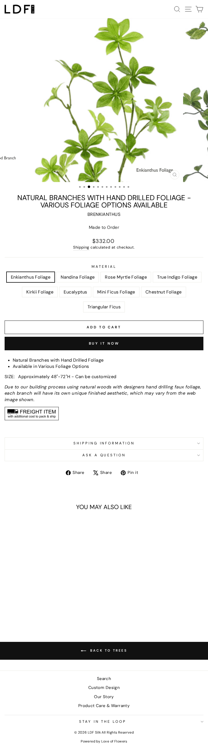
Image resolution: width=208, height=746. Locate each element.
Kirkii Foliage (39, 292)
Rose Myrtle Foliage (126, 277)
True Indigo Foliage (177, 277)
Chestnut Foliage (163, 292)
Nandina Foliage (78, 277)
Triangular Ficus (104, 307)
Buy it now (104, 343)
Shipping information (104, 443)
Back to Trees (107, 650)
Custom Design (104, 687)
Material (104, 266)
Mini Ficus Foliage (116, 292)
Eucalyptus (75, 292)
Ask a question (104, 455)
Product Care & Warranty (104, 705)
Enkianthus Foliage (30, 277)
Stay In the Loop (102, 721)
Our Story (104, 696)
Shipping (81, 247)
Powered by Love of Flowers (104, 741)
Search (104, 678)
